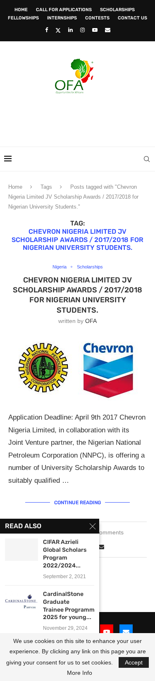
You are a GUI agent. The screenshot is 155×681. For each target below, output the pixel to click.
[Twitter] (58, 30)
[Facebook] (46, 30)
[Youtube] (95, 30)
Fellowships (23, 18)
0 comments (107, 532)
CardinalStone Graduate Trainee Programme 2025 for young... (68, 606)
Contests (97, 18)
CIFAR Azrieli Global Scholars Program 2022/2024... (64, 554)
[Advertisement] (79, 117)
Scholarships (117, 9)
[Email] (107, 30)
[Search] (147, 159)
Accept (134, 662)
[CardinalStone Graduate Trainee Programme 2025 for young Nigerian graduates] (21, 601)
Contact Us (132, 18)
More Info (79, 673)
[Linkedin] (70, 30)
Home (21, 9)
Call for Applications (64, 9)
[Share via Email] (101, 546)
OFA (91, 321)
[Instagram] (82, 30)
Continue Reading (77, 502)
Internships (62, 18)
